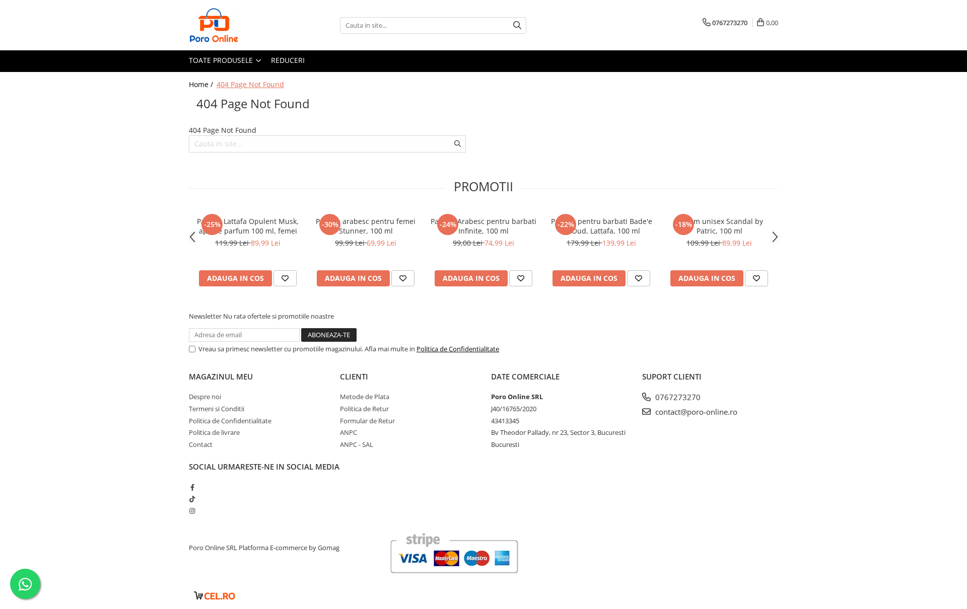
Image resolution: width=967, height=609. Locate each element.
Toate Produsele (222, 60)
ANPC (348, 432)
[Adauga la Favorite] (285, 278)
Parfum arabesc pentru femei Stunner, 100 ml (366, 226)
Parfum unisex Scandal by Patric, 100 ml (719, 226)
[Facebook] (192, 487)
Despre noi (205, 396)
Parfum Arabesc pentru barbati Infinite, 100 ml (483, 226)
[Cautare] (517, 25)
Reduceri (288, 60)
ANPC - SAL (356, 444)
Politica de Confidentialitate (458, 348)
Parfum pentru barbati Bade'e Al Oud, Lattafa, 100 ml (601, 226)
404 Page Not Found (250, 84)
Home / (202, 84)
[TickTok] (192, 498)
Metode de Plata (364, 396)
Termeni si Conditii (216, 408)
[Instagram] (192, 510)
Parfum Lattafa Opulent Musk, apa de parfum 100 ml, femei (248, 226)
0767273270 (677, 397)
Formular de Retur (367, 420)
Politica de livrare (214, 432)
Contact (201, 444)
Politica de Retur (364, 408)
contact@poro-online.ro (695, 412)
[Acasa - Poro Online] (239, 25)
